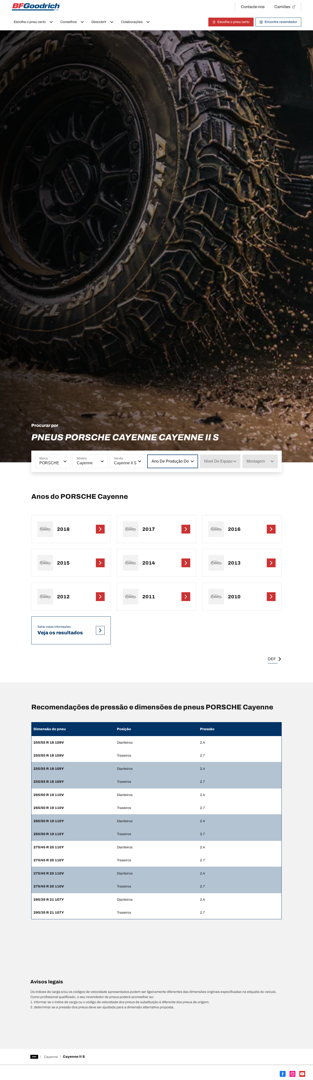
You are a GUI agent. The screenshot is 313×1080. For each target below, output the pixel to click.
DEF (272, 659)
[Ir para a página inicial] (36, 6)
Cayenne (51, 1057)
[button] (65, 461)
